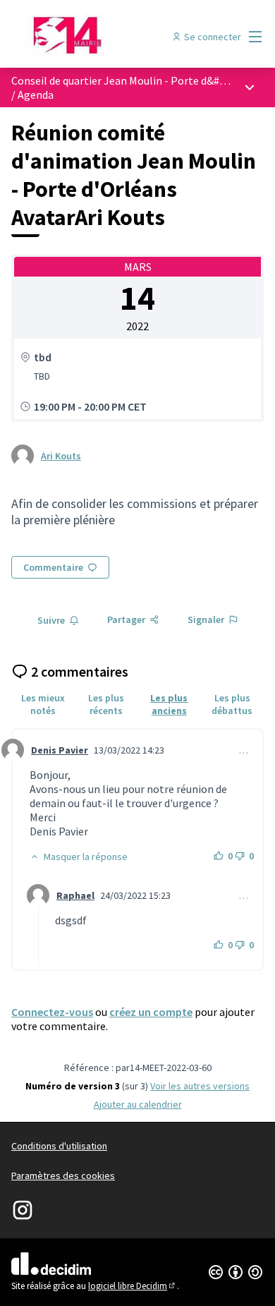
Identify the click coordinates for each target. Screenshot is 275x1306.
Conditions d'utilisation (59, 1145)
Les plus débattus (232, 704)
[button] (79, 856)
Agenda (36, 94)
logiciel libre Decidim (132, 1286)
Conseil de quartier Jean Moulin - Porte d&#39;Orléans (141, 80)
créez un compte (150, 1012)
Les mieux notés (43, 704)
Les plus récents (106, 704)
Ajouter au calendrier (138, 1104)
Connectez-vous (52, 1012)
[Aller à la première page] (104, 36)
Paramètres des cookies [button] (63, 1175)
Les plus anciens (169, 704)
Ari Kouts (61, 455)
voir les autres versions (200, 1086)
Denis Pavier (59, 750)
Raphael (75, 895)
